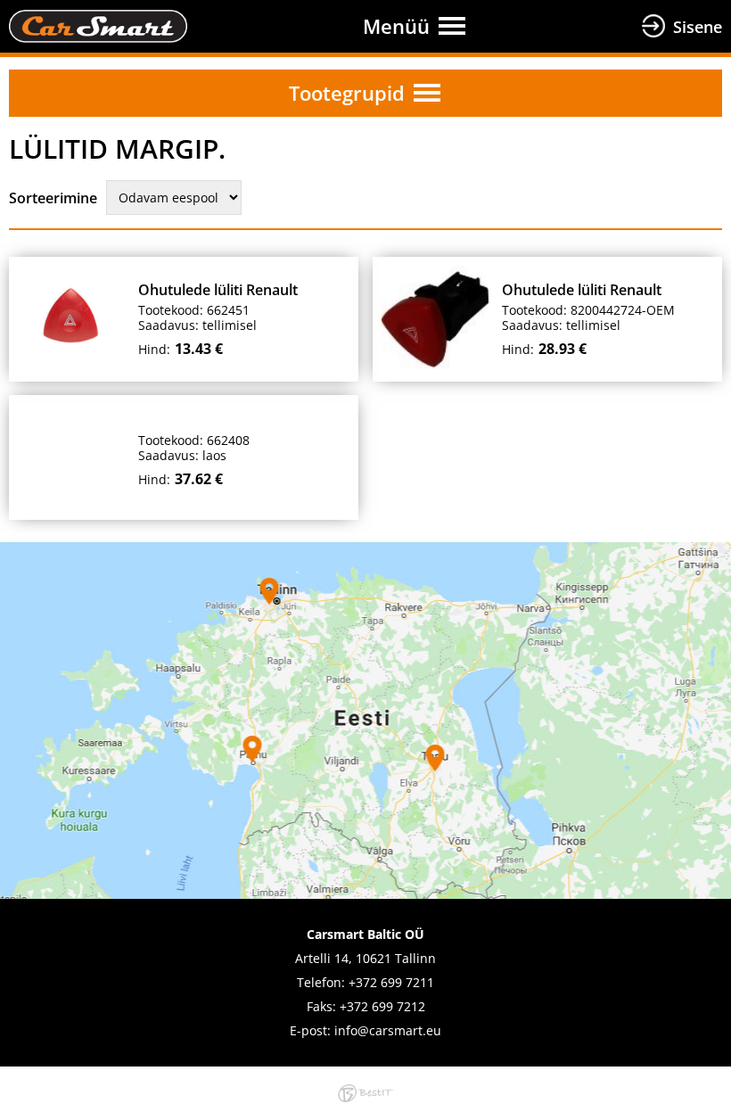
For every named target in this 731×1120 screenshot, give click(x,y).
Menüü (396, 25)
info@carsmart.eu (387, 1030)
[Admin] (5, 11)
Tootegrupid (347, 92)
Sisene (697, 26)
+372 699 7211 (391, 982)
